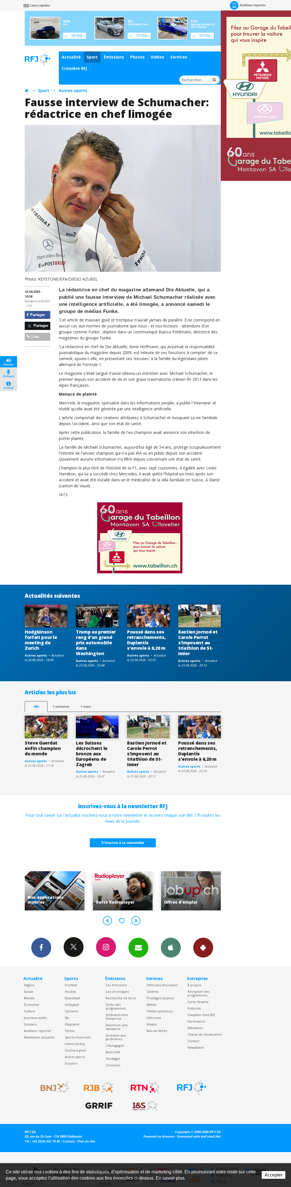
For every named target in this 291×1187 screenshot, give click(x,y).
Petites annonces (160, 1011)
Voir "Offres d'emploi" (129, 890)
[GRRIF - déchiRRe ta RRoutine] (99, 1105)
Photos (137, 57)
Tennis (69, 1031)
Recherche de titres (121, 998)
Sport (92, 57)
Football (71, 985)
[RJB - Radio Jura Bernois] (99, 1087)
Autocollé (113, 1052)
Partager (37, 315)
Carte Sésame (198, 1002)
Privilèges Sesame (160, 998)
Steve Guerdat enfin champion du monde (43, 748)
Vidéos (157, 57)
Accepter (273, 1175)
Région (29, 985)
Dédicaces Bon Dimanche (117, 1016)
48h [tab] (36, 706)
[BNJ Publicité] (52, 1087)
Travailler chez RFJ (201, 1015)
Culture (29, 1011)
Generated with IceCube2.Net (199, 1136)
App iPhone (171, 948)
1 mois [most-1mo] (85, 706)
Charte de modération (205, 1034)
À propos (194, 985)
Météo (152, 1004)
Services (178, 57)
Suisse (28, 991)
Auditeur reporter (37, 1031)
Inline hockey (75, 1044)
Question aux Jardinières (116, 1037)
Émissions (114, 57)
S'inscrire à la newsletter (122, 843)
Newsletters (138, 948)
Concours (113, 1065)
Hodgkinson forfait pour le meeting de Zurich (41, 640)
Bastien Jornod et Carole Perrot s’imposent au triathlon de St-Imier (198, 643)
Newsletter (196, 1047)
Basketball (72, 998)
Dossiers (30, 1024)
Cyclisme (71, 1011)
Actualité (71, 57)
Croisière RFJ (74, 68)
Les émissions (116, 985)
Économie (31, 1004)
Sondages (113, 1058)
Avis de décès (157, 1031)
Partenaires (196, 1021)
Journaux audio (35, 1017)
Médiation (195, 1028)
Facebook (41, 948)
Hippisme (72, 1024)
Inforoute (154, 1017)
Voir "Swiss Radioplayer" (61, 890)
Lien (34, 337)
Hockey (70, 991)
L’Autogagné (115, 1045)
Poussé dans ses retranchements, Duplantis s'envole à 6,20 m (146, 640)
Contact (193, 1041)
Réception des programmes (198, 993)
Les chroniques (117, 991)
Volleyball (72, 1004)
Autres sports (73, 90)
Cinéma (152, 991)
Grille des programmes (116, 1006)
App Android (203, 948)
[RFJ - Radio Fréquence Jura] (191, 1087)
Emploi (152, 1024)
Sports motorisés (78, 1037)
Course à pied (75, 1050)
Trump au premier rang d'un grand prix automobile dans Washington (96, 643)
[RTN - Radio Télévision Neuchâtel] (145, 1087)
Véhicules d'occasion (162, 985)
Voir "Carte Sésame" (198, 890)
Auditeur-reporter (253, 5)
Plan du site (86, 1141)
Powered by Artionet (159, 1136)
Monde (29, 998)
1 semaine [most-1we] (61, 706)
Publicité (194, 1008)
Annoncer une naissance (117, 1027)
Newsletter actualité (39, 1037)
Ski (67, 1017)
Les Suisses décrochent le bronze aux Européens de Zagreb (91, 754)
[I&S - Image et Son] (145, 1105)
